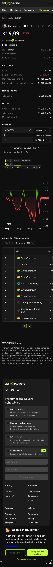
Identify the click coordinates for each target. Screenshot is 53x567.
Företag (31, 518)
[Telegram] (18, 391)
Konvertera (33, 496)
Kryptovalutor (34, 491)
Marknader (44, 10)
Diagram (7, 152)
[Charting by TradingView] (9, 224)
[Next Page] (35, 326)
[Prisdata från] (17, 40)
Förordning (33, 514)
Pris (4, 18)
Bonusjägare (30, 10)
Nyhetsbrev (15, 10)
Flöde (4, 10)
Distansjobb (10, 518)
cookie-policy (12, 545)
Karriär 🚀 (9, 496)
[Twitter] (6, 391)
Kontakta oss (10, 522)
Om (27, 152)
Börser (31, 500)
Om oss (8, 491)
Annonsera (10, 514)
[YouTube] (12, 391)
